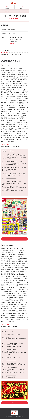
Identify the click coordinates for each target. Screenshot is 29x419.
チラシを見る (14, 239)
